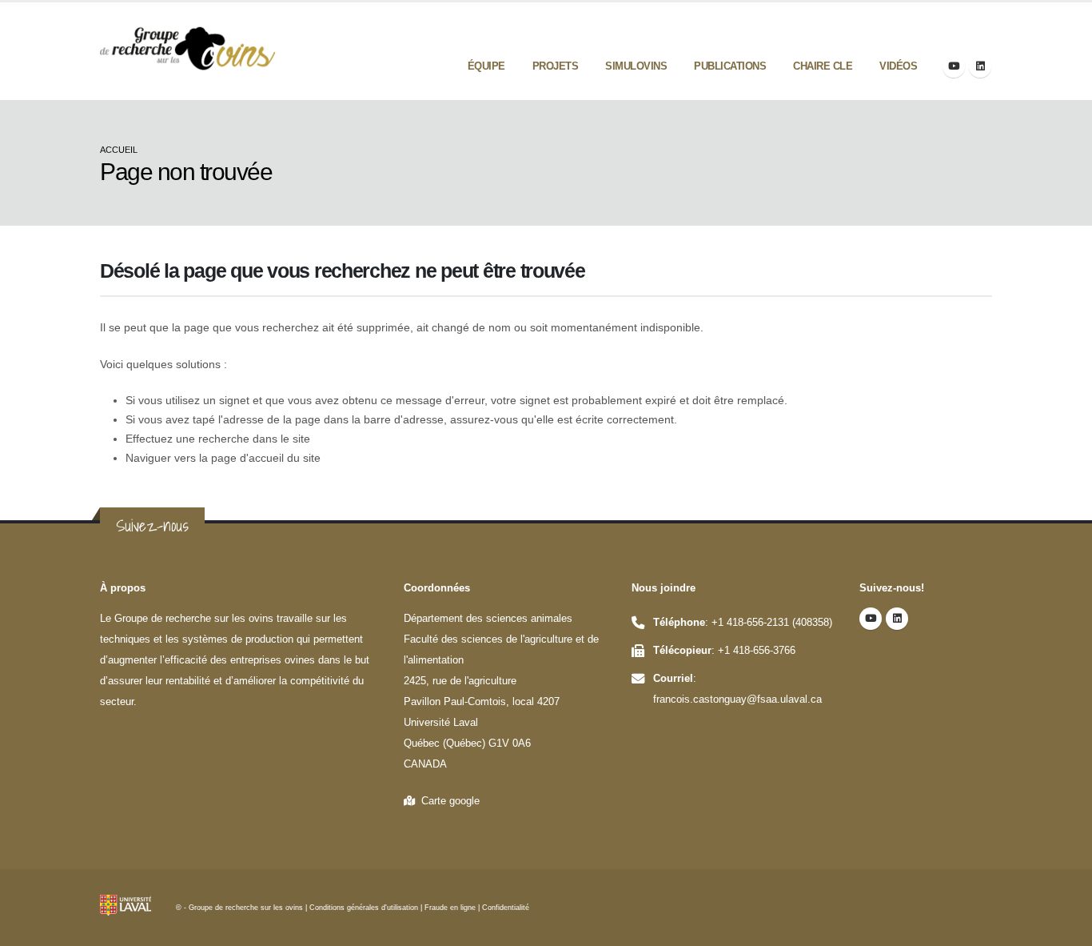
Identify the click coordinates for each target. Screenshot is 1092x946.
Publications (730, 66)
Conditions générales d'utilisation (363, 908)
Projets (555, 66)
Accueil (118, 149)
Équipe (486, 66)
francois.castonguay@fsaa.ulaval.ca (737, 699)
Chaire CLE (822, 66)
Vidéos (898, 66)
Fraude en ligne (450, 908)
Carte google (447, 801)
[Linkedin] (980, 66)
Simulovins (636, 66)
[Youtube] (954, 66)
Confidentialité (505, 908)
